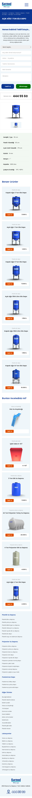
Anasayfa (4, 13)
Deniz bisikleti (6, 714)
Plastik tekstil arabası (8, 700)
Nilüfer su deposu (7, 741)
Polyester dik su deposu (9, 646)
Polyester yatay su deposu (10, 649)
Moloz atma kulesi (7, 717)
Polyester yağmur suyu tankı (10, 672)
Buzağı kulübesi (6, 697)
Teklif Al (8, 86)
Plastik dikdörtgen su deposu (11, 625)
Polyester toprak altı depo (10, 658)
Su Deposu (11, 13)
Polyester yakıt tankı (8, 663)
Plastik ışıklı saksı (7, 726)
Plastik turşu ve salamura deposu (12, 636)
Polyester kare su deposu (9, 652)
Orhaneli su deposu (8, 761)
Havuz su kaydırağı (7, 705)
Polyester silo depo (8, 655)
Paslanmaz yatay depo (9, 684)
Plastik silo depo (7, 634)
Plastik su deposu (20, 13)
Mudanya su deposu (8, 758)
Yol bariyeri (5, 708)
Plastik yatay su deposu (9, 622)
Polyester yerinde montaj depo (11, 660)
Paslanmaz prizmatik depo (10, 687)
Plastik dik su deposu (8, 619)
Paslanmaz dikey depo (9, 681)
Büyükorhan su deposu (9, 747)
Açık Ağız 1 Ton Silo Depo (14, 14)
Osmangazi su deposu (9, 767)
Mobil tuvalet (6, 703)
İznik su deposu (6, 752)
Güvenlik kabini (6, 723)
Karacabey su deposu (8, 755)
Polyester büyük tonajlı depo (10, 666)
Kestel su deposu (7, 764)
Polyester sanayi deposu (9, 669)
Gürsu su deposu (7, 738)
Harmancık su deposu (8, 749)
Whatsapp (23, 86)
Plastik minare (6, 728)
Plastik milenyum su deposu (10, 628)
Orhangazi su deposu (8, 770)
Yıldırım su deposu (7, 744)
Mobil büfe (5, 720)
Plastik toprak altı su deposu (10, 631)
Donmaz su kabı (7, 711)
